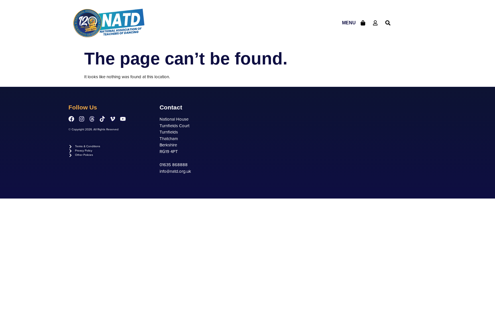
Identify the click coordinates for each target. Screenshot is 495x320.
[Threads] (92, 119)
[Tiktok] (102, 119)
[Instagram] (82, 119)
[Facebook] (71, 119)
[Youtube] (123, 119)
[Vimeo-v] (112, 119)
